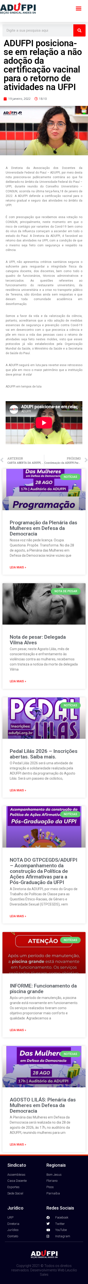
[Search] (79, 30)
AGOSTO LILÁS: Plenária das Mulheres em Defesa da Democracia (43, 1105)
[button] (78, 8)
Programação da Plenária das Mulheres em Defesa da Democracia (43, 528)
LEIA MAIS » (18, 567)
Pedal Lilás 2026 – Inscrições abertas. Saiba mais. (43, 754)
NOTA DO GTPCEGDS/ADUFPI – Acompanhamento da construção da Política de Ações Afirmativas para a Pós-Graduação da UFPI (43, 871)
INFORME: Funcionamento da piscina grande (43, 988)
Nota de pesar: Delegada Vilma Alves (38, 640)
